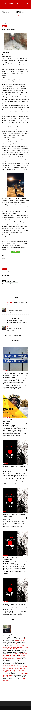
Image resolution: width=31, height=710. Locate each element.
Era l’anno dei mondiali (10, 655)
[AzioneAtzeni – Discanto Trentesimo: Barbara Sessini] (15, 543)
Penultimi (20, 670)
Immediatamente (8, 677)
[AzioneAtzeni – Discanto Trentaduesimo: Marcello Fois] (15, 452)
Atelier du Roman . (19, 640)
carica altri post (14, 619)
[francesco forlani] (7, 629)
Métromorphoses (8, 658)
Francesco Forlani (12, 281)
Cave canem (20, 647)
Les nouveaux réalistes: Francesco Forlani (15, 373)
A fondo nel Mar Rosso (8, 15)
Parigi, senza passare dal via (15, 667)
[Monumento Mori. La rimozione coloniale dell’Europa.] (15, 405)
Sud (25, 639)
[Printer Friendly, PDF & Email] (15, 252)
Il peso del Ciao (18, 667)
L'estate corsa (16, 672)
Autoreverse (18, 658)
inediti (4, 26)
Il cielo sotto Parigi (7, 284)
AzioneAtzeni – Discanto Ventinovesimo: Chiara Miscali (15, 605)
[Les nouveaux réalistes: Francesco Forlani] (15, 359)
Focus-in (18, 644)
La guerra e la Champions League (21, 15)
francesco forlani (7, 272)
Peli (15, 670)
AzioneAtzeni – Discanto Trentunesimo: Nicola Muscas (14, 515)
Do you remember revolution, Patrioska (14, 646)
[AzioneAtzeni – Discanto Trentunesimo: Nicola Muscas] (15, 500)
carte (4, 511)
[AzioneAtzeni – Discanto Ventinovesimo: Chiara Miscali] (15, 590)
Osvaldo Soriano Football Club (17, 654)
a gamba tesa (6, 417)
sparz (8, 316)
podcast (5, 463)
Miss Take (19, 649)
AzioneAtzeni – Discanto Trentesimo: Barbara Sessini (14, 558)
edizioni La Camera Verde (11, 665)
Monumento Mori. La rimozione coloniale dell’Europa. (15, 420)
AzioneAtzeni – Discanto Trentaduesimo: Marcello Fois (15, 467)
